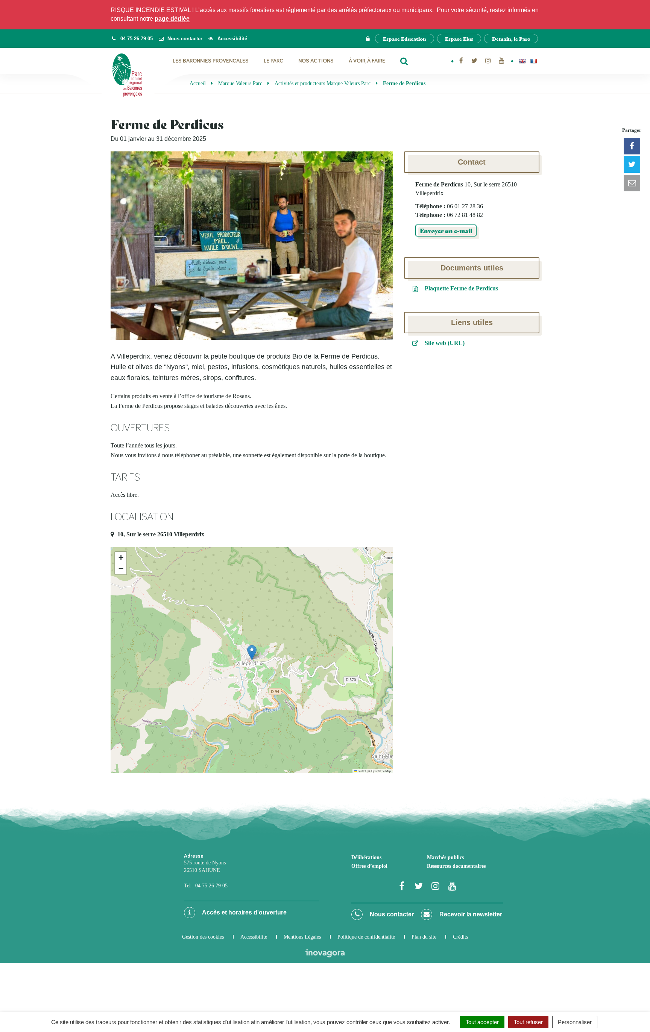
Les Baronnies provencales (211, 61)
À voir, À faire (367, 61)
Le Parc (273, 61)
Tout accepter (482, 1022)
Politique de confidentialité (366, 937)
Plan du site (424, 937)
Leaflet (361, 771)
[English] (522, 61)
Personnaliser (575, 1022)
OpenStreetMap (381, 771)
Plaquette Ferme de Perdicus (460, 288)
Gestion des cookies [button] (203, 937)
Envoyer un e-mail (446, 230)
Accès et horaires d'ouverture (244, 912)
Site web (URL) (444, 343)
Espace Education (404, 38)
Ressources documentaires (456, 866)
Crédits (460, 937)
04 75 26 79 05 (211, 885)
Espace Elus (459, 38)
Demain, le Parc (511, 38)
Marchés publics (445, 857)
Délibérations (366, 857)
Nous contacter (391, 914)
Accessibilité (253, 937)
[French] (533, 61)
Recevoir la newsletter (470, 914)
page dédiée (172, 18)
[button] (252, 652)
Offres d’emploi (369, 866)
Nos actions (316, 61)
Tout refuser (528, 1022)
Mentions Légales (302, 937)
